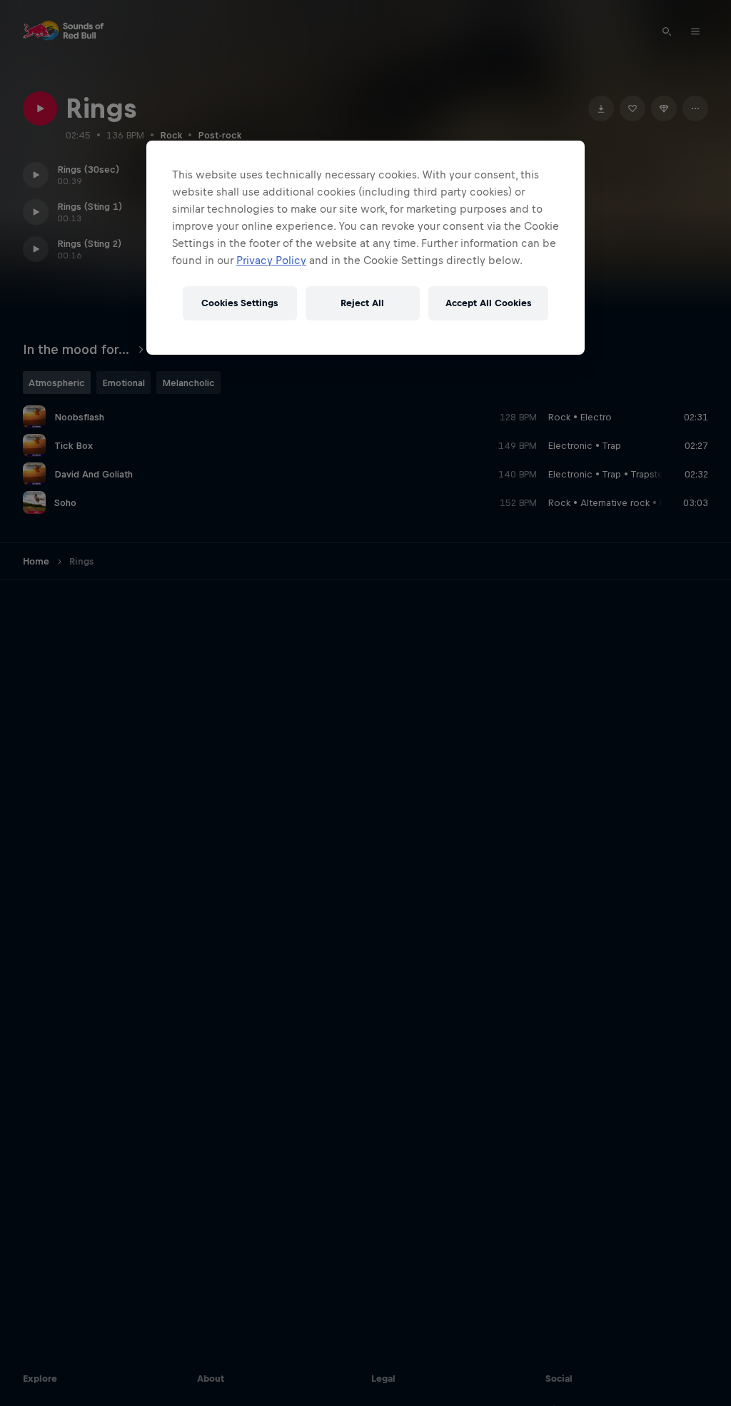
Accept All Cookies (488, 303)
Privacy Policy (271, 260)
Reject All (362, 303)
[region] (365, 248)
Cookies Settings (239, 303)
